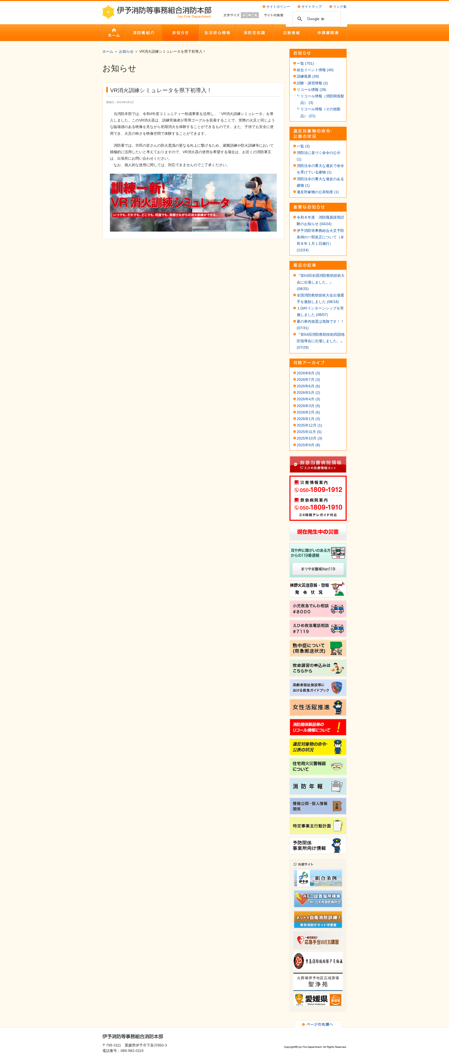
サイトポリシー (278, 7)
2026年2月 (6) (308, 412)
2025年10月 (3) (309, 438)
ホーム (107, 51)
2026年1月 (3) (308, 419)
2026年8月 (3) (308, 373)
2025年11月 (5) (309, 432)
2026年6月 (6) (308, 386)
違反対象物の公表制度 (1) (318, 192)
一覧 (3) (303, 146)
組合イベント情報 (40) (315, 70)
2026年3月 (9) (308, 406)
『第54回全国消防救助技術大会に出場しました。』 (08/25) (321, 282)
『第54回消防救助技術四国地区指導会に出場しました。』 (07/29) (321, 340)
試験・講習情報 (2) (312, 83)
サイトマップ (311, 7)
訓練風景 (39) (308, 76)
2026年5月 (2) (308, 392)
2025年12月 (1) (309, 425)
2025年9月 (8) (308, 445)
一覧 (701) (305, 63)
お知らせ (126, 51)
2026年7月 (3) (308, 379)
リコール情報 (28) (311, 89)
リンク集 (340, 7)
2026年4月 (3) (308, 399)
